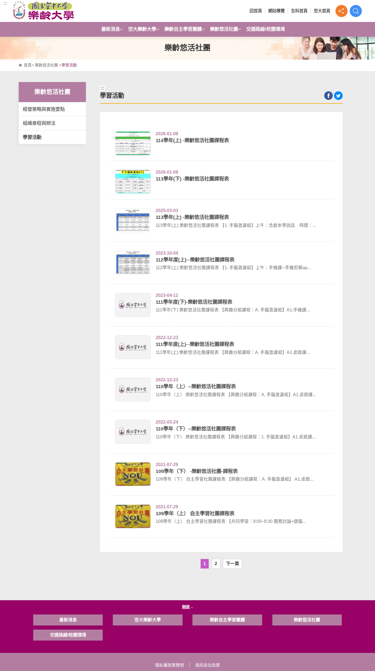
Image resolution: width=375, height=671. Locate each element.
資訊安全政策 (207, 665)
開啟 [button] (186, 607)
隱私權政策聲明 (169, 665)
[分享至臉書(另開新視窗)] (328, 95)
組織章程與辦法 (39, 123)
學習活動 (32, 137)
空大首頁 (322, 11)
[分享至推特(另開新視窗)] (338, 95)
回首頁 (256, 11)
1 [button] (204, 563)
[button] (341, 11)
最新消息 (110, 29)
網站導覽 (276, 11)
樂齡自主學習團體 (183, 29)
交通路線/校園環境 (265, 29)
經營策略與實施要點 (44, 109)
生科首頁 (299, 11)
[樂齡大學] (56, 11)
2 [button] (216, 563)
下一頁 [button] (232, 563)
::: (5, 3)
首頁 (28, 65)
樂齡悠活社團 (224, 29)
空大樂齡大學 (142, 29)
